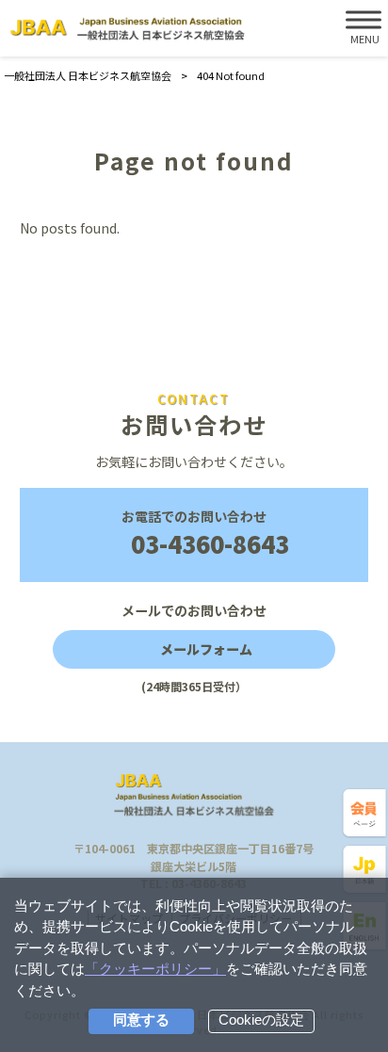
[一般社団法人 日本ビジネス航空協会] (127, 28)
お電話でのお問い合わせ (205, 533)
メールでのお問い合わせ (194, 647)
